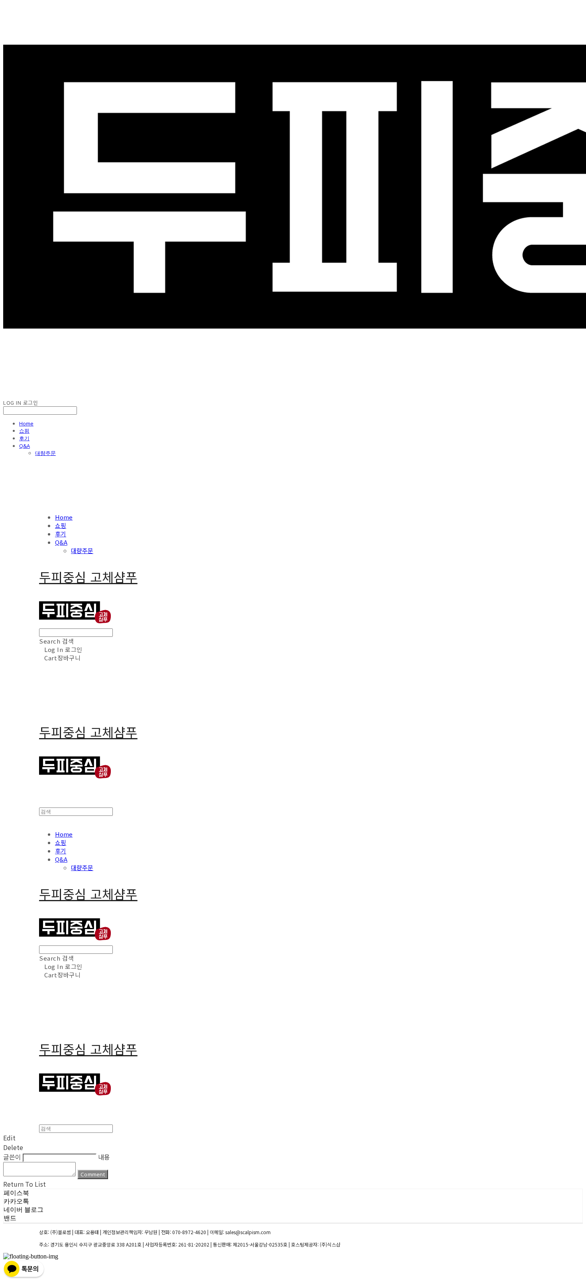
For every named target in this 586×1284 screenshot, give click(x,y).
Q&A (24, 445)
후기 (24, 438)
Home (26, 423)
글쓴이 (12, 1157)
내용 (104, 1157)
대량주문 (45, 453)
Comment (93, 1174)
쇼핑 (24, 430)
